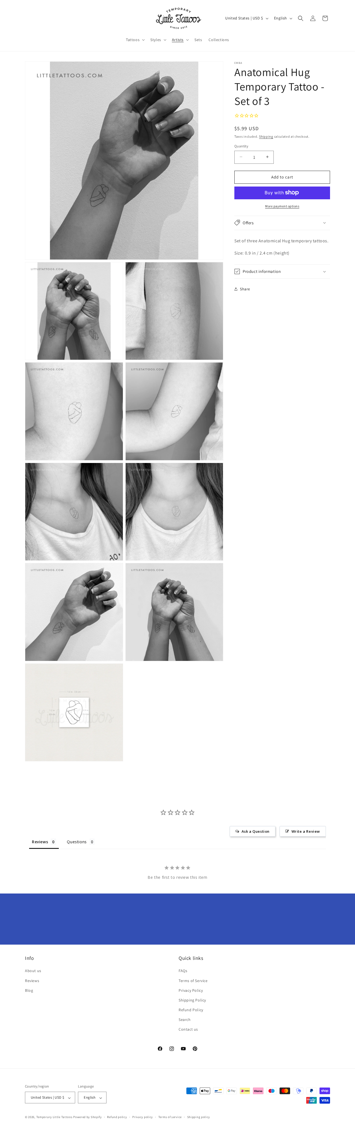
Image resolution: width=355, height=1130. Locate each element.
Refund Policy (191, 1010)
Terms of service (170, 1117)
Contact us (188, 1029)
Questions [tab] (77, 841)
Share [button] (245, 288)
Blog (29, 990)
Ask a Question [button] (256, 831)
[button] (135, 40)
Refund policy (117, 1117)
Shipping (266, 136)
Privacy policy (142, 1117)
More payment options (282, 206)
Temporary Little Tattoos (54, 1117)
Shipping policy (198, 1117)
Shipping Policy (192, 1000)
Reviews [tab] (40, 841)
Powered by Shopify (87, 1117)
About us (33, 970)
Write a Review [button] (305, 831)
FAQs (183, 970)
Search (185, 1019)
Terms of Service (193, 980)
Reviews (32, 980)
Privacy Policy (191, 990)
